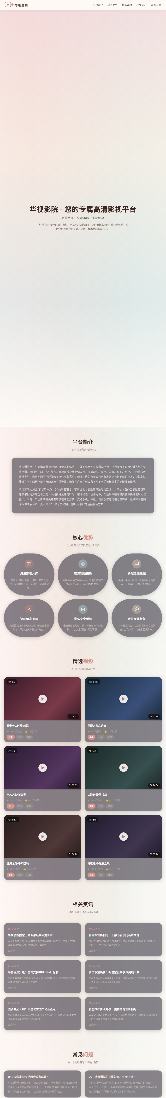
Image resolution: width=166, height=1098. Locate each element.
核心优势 (112, 4)
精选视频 (127, 4)
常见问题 (156, 4)
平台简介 (98, 4)
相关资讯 (141, 4)
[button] (42, 699)
